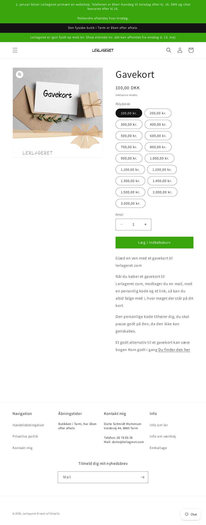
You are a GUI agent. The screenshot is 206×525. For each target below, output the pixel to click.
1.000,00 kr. (159, 158)
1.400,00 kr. (162, 181)
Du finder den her (174, 349)
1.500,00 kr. (130, 192)
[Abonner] (142, 477)
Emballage (158, 448)
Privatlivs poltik (25, 436)
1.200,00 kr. (162, 169)
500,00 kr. (129, 135)
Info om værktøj (163, 436)
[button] (15, 50)
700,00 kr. (129, 147)
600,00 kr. (158, 135)
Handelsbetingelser (28, 425)
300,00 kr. (129, 124)
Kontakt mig (23, 448)
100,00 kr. (129, 113)
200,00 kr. (158, 113)
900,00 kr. (129, 158)
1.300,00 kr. (130, 181)
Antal (119, 214)
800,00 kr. (158, 147)
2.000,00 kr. (162, 192)
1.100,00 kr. (130, 169)
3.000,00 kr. (130, 203)
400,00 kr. (158, 124)
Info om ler (159, 425)
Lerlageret (29, 513)
